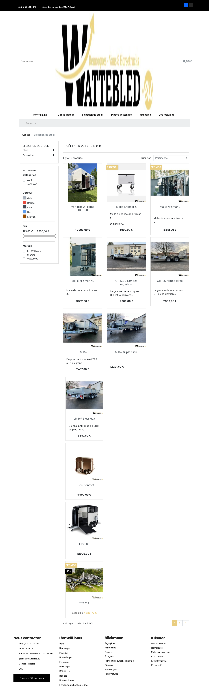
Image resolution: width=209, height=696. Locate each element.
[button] (31, 678)
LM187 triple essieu (126, 352)
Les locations (166, 114)
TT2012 (84, 603)
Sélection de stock (92, 114)
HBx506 (84, 544)
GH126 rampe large (170, 281)
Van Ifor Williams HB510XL (82, 208)
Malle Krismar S (126, 207)
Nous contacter (27, 638)
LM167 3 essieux (84, 418)
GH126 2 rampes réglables (126, 282)
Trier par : (146, 157)
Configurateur (66, 114)
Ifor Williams (40, 114)
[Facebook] (186, 5)
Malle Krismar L (170, 207)
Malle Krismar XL (82, 281)
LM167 (82, 352)
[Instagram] (191, 5)
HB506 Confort (84, 485)
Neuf (25, 150)
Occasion (28, 155)
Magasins (145, 114)
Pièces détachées (121, 114)
